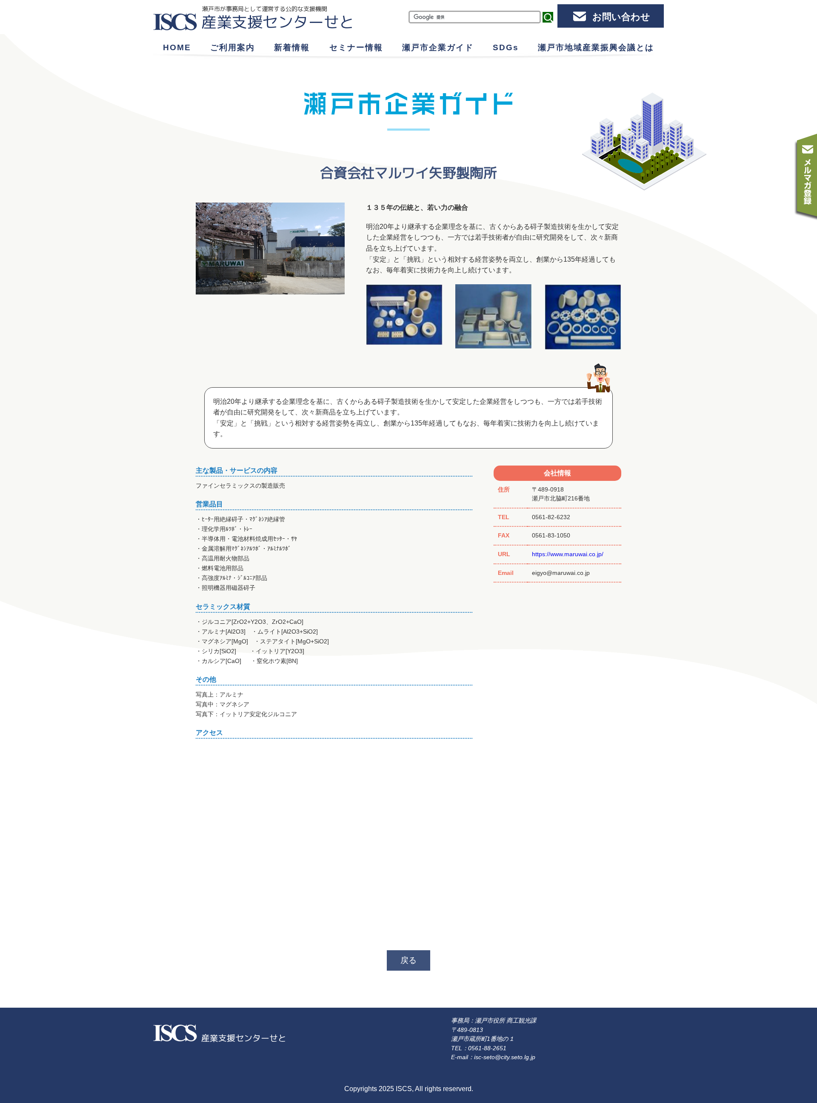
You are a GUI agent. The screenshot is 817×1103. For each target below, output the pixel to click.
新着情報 (292, 47)
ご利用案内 (232, 47)
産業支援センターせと (277, 22)
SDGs (506, 47)
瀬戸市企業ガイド (438, 47)
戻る (408, 960)
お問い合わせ (621, 16)
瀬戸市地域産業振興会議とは (596, 47)
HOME (177, 47)
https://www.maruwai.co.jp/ (567, 554)
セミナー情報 (356, 47)
